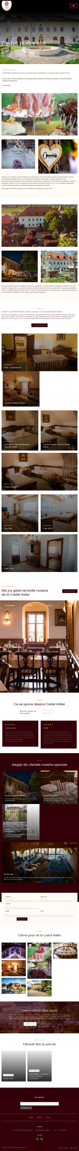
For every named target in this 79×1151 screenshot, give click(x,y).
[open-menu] (73, 5)
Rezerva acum (30, 1024)
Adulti (7, 911)
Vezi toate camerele (39, 325)
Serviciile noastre (70, 591)
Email (21, 1101)
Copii (41, 911)
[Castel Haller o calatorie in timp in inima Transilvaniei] (39, 1066)
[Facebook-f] (37, 1139)
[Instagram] (41, 1139)
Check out (43, 897)
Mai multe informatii (47, 1024)
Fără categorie (8, 1075)
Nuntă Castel (8, 1078)
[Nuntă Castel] (14, 1066)
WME (26, 1147)
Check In (8, 897)
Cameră (7, 904)
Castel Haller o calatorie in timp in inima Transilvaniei (39, 1076)
